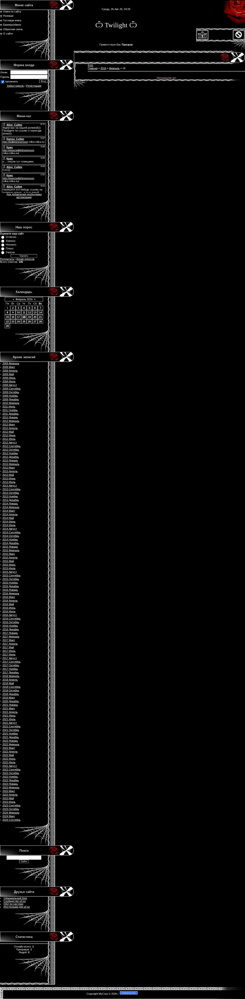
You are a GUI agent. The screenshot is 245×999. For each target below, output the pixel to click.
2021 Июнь (9, 715)
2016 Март (8, 597)
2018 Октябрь (10, 690)
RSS (90, 65)
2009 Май (8, 374)
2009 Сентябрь (11, 388)
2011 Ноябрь (10, 410)
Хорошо (10, 240)
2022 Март (8, 747)
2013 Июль (9, 482)
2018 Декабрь (10, 694)
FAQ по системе (13, 903)
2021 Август (9, 722)
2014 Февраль (10, 507)
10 (18, 312)
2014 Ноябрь (10, 539)
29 (7, 326)
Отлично (11, 236)
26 (29, 321)
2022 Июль (9, 762)
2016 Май (8, 604)
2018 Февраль (10, 676)
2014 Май (8, 518)
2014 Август (9, 528)
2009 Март (8, 367)
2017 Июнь (9, 650)
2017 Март (8, 640)
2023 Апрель (10, 794)
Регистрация (33, 85)
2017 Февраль (10, 636)
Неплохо (11, 244)
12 (29, 312)
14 (40, 312)
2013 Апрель (10, 471)
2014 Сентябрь (11, 532)
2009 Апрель (10, 370)
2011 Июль (8, 406)
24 (18, 321)
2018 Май (8, 683)
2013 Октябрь (10, 492)
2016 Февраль (10, 593)
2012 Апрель (10, 428)
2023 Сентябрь (11, 805)
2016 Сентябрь (11, 618)
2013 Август (9, 485)
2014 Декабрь (10, 543)
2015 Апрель (10, 557)
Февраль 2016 (24, 299)
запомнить (11, 81)
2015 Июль (9, 568)
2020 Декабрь (10, 701)
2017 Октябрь (10, 665)
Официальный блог (15, 898)
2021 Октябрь (10, 730)
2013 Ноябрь (10, 496)
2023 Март (8, 791)
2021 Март (8, 708)
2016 (103, 68)
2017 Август (9, 658)
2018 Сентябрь (11, 686)
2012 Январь (10, 417)
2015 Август (9, 571)
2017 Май (8, 647)
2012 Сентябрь (11, 446)
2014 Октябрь (10, 535)
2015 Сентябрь (11, 575)
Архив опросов (25, 259)
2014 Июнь (9, 521)
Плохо (9, 248)
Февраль (114, 68)
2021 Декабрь (10, 737)
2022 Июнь (9, 758)
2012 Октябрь (10, 449)
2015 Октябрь (10, 579)
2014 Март (8, 510)
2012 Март (8, 424)
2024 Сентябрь (11, 819)
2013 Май (8, 474)
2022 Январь (10, 740)
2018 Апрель (10, 679)
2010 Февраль (10, 403)
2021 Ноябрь (10, 733)
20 (34, 317)
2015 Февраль (10, 550)
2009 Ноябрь (10, 395)
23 (12, 321)
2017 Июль (9, 654)
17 (18, 317)
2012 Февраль (10, 420)
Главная (93, 68)
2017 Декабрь (10, 672)
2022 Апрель (10, 751)
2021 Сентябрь (11, 726)
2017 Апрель (10, 643)
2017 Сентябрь (11, 661)
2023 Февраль (10, 787)
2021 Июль (9, 719)
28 (40, 321)
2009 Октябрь (10, 392)
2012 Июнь (9, 435)
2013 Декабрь (10, 500)
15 (7, 317)
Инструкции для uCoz (17, 906)
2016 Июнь (9, 607)
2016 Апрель (10, 600)
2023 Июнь (9, 801)
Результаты (7, 259)
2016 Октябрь (10, 622)
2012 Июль (9, 438)
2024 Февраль (10, 812)
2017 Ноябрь (10, 668)
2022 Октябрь (10, 773)
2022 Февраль (10, 744)
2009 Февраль (10, 363)
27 (34, 321)
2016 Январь (10, 589)
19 (29, 317)
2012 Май (8, 431)
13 (34, 312)
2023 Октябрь (10, 809)
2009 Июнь (9, 377)
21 (40, 317)
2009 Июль (9, 381)
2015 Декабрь (10, 586)
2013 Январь (10, 460)
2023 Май (8, 798)
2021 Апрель (10, 712)
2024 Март (8, 816)
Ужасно (10, 252)
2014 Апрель (10, 514)
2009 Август (9, 385)
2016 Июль (9, 611)
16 (12, 317)
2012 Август (9, 442)
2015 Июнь (9, 564)
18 (23, 317)
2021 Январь (10, 704)
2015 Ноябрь (10, 582)
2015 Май (8, 561)
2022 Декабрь (10, 780)
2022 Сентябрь (11, 769)
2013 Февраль (10, 464)
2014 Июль (9, 525)
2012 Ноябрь (10, 453)
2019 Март (8, 697)
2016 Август (9, 615)
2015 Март (8, 553)
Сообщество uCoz (15, 901)
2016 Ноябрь (10, 625)
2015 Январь (10, 546)
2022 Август (9, 765)
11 (24, 312)
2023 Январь (10, 783)
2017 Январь (10, 633)
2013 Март (8, 467)
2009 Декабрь (10, 399)
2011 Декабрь (10, 413)
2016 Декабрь (10, 629)
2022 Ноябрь (10, 776)
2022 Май (8, 755)
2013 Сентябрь (11, 489)
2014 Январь (10, 503)
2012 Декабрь (10, 456)
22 (7, 321)
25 (23, 321)
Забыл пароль (15, 85)
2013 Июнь (9, 478)
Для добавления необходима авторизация (24, 196)
